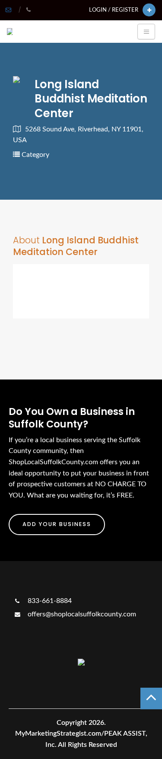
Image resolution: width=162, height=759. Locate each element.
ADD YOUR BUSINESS (56, 524)
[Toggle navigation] (146, 31)
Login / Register (113, 10)
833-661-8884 (49, 600)
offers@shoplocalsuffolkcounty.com (81, 614)
